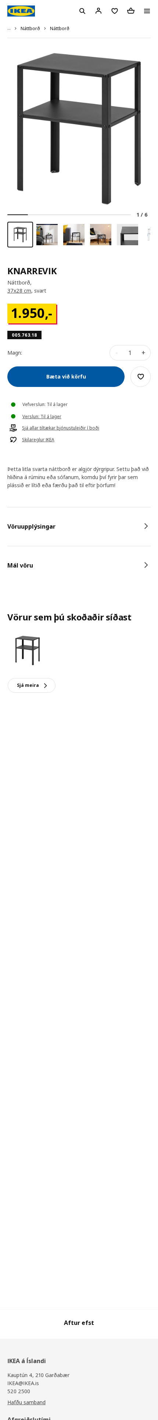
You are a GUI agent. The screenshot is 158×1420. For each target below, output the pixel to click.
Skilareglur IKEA (38, 440)
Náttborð (30, 28)
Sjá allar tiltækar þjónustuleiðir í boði (60, 428)
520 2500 (18, 1391)
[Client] (98, 10)
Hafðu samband (26, 1402)
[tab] (79, 526)
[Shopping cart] (130, 10)
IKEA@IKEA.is (23, 1383)
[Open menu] (147, 11)
